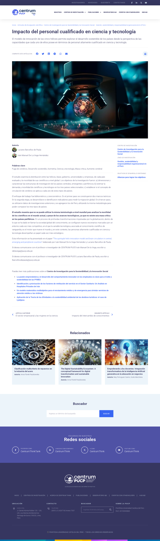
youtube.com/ (129, 448)
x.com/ (92, 448)
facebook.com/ (26, 448)
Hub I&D (144, 12)
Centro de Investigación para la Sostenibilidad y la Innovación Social (69, 25)
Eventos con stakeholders (129, 12)
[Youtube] (145, 2)
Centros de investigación (74, 12)
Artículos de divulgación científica (30, 25)
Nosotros (58, 12)
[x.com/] (84, 450)
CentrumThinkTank (30, 451)
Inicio (14, 25)
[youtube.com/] (119, 450)
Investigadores (78, 3)
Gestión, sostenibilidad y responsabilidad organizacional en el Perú (121, 25)
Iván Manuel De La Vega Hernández (33, 155)
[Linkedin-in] (136, 2)
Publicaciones (93, 12)
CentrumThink (62, 451)
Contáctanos (119, 3)
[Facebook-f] (131, 2)
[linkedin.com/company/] (50, 450)
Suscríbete (105, 3)
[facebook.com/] (15, 450)
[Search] (110, 509)
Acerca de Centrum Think (60, 495)
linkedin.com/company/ (64, 448)
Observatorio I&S (110, 12)
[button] (37, 54)
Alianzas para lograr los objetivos (131, 177)
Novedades (92, 3)
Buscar (106, 414)
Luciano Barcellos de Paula (29, 150)
